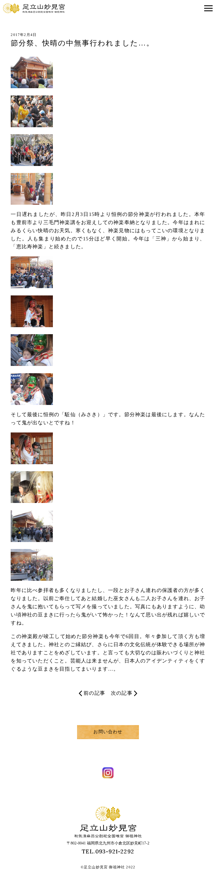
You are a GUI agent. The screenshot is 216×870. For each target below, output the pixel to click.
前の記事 (94, 693)
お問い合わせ (107, 731)
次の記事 (121, 693)
